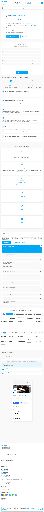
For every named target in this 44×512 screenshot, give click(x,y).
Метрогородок (30, 339)
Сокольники (3, 344)
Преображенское (21, 341)
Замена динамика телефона (6, 63)
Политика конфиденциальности (22, 503)
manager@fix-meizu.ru (5, 476)
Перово (10, 341)
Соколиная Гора (39, 341)
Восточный (20, 336)
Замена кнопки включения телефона (7, 57)
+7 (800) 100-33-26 (29, 2)
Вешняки (11, 336)
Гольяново (38, 336)
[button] (1, 314)
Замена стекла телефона (6, 48)
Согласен (40, 509)
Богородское (3, 336)
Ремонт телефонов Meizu (12, 457)
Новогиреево (38, 339)
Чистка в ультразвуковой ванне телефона (8, 51)
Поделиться (2, 495)
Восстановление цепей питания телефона (8, 60)
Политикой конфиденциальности (32, 361)
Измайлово (11, 339)
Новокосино (3, 341)
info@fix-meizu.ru (4, 473)
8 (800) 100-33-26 (4, 470)
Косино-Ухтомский (22, 339)
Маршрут (17, 402)
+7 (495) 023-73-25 (19, 2)
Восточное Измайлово (29, 336)
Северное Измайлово (29, 341)
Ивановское (3, 339)
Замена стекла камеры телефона (7, 54)
